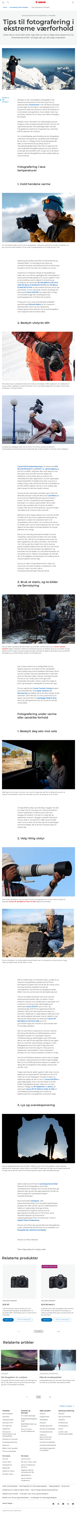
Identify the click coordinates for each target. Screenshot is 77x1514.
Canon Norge (7, 1503)
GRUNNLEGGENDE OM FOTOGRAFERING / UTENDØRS (38, 15)
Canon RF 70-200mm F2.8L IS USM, (40, 1089)
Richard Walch (35, 304)
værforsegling (51, 469)
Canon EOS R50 (51, 1079)
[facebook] (53, 1504)
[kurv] (3, 2)
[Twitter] (68, 1504)
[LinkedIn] (63, 1504)
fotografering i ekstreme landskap (31, 1230)
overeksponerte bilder (49, 1184)
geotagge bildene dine (47, 698)
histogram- (35, 1201)
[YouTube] (73, 1504)
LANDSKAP (4, 1373)
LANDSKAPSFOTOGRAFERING (49, 1373)
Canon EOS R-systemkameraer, (30, 466)
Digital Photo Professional (28, 1220)
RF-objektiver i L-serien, (43, 1087)
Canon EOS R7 (32, 1007)
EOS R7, (38, 469)
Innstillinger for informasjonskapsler (43, 1498)
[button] (24, 1320)
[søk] (8, 2)
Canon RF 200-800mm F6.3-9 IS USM (22, 902)
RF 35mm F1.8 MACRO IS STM (34, 285)
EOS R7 (6, 1304)
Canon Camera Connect (43, 688)
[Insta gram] (58, 1504)
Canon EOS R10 (32, 292)
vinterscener (34, 105)
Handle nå (8, 1319)
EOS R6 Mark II (26, 469)
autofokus (52, 496)
